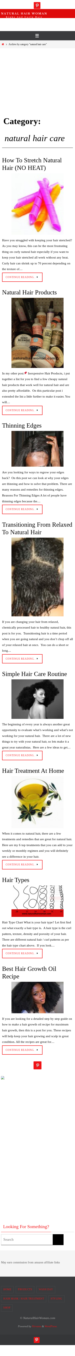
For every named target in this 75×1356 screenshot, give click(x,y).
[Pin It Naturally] (37, 5)
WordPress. (51, 1326)
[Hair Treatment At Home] (37, 802)
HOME (7, 1289)
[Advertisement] (38, 23)
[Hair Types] (37, 901)
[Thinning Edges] (37, 449)
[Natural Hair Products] (37, 333)
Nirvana (36, 1326)
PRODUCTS (25, 1289)
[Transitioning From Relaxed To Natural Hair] (37, 577)
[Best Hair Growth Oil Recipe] (37, 997)
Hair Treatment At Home (33, 770)
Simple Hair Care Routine (34, 673)
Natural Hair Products (29, 292)
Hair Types (15, 879)
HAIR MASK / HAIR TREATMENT (23, 1298)
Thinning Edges (22, 425)
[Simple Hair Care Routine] (37, 699)
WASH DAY (46, 1289)
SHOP (6, 1307)
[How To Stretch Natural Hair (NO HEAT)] (37, 204)
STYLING (56, 1298)
